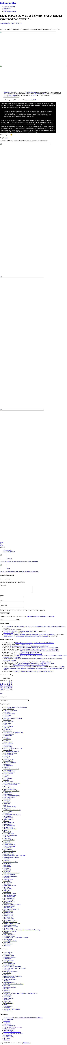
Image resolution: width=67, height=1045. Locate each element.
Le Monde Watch (8, 1030)
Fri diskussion (7, 8)
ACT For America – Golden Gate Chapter (15, 707)
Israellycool (6, 800)
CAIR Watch (7, 739)
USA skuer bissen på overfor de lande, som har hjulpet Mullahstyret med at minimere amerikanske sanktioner (33, 626)
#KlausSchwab (7, 92)
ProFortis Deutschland (9, 987)
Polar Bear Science (8, 854)
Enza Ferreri (6, 1021)
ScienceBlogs (7, 881)
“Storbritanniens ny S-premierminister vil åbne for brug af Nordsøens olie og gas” (25, 636)
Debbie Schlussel (8, 754)
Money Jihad (7, 832)
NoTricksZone (7, 847)
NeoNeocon (6, 836)
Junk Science (7, 808)
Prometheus (6, 990)
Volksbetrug (6, 1007)
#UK (44, 93)
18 (2, 687)
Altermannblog (7, 954)
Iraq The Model (7, 792)
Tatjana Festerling (8, 1003)
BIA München (7, 958)
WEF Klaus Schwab (9, 551)
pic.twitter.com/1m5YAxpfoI (11, 97)
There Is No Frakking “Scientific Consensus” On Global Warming (21, 930)
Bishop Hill (6, 728)
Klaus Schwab (7, 550)
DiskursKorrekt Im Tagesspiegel (12, 966)
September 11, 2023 (30, 100)
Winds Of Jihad (7, 939)
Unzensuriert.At (7, 1006)
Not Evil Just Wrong (9, 846)
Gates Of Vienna (8, 773)
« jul (1, 693)
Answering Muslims (9, 713)
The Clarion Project (8, 900)
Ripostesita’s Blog (8, 1036)
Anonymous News (8, 955)
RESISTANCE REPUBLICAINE (13, 1033)
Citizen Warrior (7, 742)
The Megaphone (8, 911)
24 (1, 689)
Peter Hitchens (7, 849)
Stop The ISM (7, 888)
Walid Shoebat (7, 933)
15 (10, 686)
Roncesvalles (7, 996)
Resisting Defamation (9, 874)
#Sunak (37, 93)
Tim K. (5, 1004)
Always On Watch (8, 709)
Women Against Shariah (10, 941)
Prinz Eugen (6, 985)
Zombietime (6, 945)
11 (2, 686)
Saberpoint (6, 877)
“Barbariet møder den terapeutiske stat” (31, 654)
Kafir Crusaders (7, 811)
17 (1, 687)
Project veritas (7, 863)
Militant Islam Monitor (9, 829)
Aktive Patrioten (7, 952)
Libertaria (6, 974)
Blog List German (8, 960)
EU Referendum (8, 765)
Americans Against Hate (10, 710)
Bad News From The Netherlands (12, 718)
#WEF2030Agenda (30, 92)
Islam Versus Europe (9, 797)
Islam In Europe (7, 794)
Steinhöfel (6, 999)
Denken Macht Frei (8, 965)
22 (10, 687)
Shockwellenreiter (8, 998)
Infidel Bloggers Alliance (10, 789)
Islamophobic (7, 799)
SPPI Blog (6, 887)
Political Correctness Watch (11, 857)
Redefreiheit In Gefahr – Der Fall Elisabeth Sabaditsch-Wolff (20, 993)
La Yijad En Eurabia (9, 1028)
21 (8, 687)
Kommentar (3, 585)
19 (4, 687)
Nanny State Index (8, 833)
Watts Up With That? (9, 934)
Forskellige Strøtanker (9, 770)
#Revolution (12, 95)
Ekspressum (6, 764)
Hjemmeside (3, 605)
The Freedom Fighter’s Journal (12, 904)
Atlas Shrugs (7, 715)
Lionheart (6, 821)
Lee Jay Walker (7, 816)
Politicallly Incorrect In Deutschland (13, 984)
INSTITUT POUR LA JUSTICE (12, 1027)
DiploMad (6, 758)
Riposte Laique (7, 1035)
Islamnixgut (6, 969)
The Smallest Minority (9, 925)
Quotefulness (7, 868)
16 (11, 686)
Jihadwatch (6, 803)
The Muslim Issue (8, 914)
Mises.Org (6, 830)
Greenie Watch (7, 778)
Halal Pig (6, 780)
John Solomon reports (9, 806)
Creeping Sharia (7, 750)
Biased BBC (6, 724)
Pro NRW (6, 988)
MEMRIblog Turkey (9, 825)
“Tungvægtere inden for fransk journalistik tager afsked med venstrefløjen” (33, 671)
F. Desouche (6, 1022)
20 (6, 687)
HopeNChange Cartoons (10, 784)
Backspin (6, 717)
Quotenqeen (6, 992)
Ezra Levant (6, 767)
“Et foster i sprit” (8, 633)
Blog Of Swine (7, 731)
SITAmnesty (6, 1038)
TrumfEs (18, 23)
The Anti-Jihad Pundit (9, 895)
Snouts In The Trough (9, 885)
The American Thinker (9, 893)
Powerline (6, 860)
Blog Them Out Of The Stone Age (13, 732)
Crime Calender (7, 962)
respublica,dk (7, 1024)
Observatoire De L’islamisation (12, 1032)
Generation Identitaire (9, 1025)
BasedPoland (7, 723)
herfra (6, 138)
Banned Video (7, 720)
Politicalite (6, 859)
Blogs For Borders (8, 734)
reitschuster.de (7, 995)
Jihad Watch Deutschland (10, 971)
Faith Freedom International (11, 769)
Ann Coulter (6, 712)
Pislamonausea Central (9, 851)
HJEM (5, 10)
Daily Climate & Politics (10, 753)
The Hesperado (7, 907)
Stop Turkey (6, 890)
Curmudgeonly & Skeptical (11, 751)
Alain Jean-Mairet (8, 1019)
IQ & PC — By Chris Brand (11, 791)
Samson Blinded (8, 879)
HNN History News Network (11, 783)
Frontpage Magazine (9, 772)
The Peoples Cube (8, 918)
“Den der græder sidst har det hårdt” (30, 652)
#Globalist (33, 95)
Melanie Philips (7, 824)
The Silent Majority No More (11, 923)
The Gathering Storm (9, 906)
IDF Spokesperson (8, 788)
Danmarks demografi (9, 6)
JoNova (5, 805)
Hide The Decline (8, 781)
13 (6, 686)
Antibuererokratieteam (9, 957)
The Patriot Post (7, 917)
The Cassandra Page (9, 898)
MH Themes (26, 1043)
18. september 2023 (5, 23)
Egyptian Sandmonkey (9, 762)
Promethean (6, 865)
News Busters (7, 838)
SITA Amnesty (7, 882)
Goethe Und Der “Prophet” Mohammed (14, 968)
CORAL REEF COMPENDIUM (12, 748)
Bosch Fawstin (7, 735)
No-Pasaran (6, 841)
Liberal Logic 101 (8, 819)
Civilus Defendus (8, 743)
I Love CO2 (6, 786)
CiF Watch (6, 740)
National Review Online (10, 835)
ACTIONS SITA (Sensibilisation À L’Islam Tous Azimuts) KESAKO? (23, 1017)
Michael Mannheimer (9, 977)
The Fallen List (7, 903)
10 (1, 686)
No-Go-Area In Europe (9, 979)
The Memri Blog (8, 912)
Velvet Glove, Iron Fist (9, 931)
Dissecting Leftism (8, 759)
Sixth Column (7, 884)
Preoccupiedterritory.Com (10, 862)
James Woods (7, 802)
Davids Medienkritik (9, 963)
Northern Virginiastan (9, 844)
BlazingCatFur (7, 729)
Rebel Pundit (7, 870)
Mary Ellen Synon (8, 822)
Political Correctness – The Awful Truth (14, 855)
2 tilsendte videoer (8, 629)
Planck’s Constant (8, 852)
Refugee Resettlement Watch (11, 873)
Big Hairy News (8, 726)
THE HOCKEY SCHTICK (11, 909)
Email (1, 600)
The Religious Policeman (10, 922)
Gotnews (5, 776)
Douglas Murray (8, 761)
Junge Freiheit (7, 973)
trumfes (13, 23)
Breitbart (5, 737)
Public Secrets (7, 866)
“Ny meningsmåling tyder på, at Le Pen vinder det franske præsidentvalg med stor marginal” (28, 634)
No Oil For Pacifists (8, 840)
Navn (1, 595)
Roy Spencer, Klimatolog (10, 876)
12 (4, 686)
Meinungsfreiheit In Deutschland (12, 976)
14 (8, 686)
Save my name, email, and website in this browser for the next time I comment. (23, 610)
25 (2, 689)
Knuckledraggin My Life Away (12, 814)
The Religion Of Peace (9, 920)
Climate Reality (7, 746)
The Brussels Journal (9, 896)
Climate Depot (7, 745)
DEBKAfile (6, 756)
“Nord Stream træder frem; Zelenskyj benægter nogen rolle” (20, 631)
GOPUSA (6, 775)
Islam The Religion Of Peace (11, 795)
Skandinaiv (6, 1040)
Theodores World (8, 928)
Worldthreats (6, 942)
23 (11, 687)
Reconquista (6, 871)
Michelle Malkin (8, 827)
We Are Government (9, 936)
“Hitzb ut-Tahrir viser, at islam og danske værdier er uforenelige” (30, 665)
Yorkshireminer (7, 944)
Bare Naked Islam (8, 721)
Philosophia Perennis (9, 982)
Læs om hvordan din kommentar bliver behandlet (40, 616)
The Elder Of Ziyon (8, 901)
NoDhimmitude (7, 843)
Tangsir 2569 (7, 1001)
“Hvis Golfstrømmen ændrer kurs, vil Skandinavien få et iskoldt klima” (34, 643)
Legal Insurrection (8, 817)
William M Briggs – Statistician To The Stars (15, 937)
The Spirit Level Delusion (10, 926)
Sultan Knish (7, 892)
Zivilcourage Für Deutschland (11, 1009)
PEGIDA (6, 981)
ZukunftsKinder (7, 1011)
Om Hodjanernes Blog (9, 11)
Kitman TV (6, 813)
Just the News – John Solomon (12, 810)
